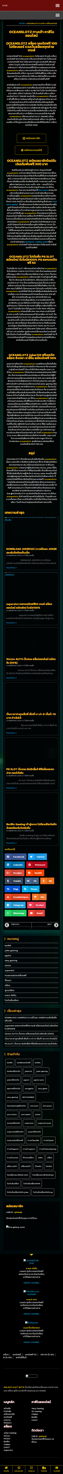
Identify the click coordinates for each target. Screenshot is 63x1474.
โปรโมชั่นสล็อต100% (31, 1183)
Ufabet (35, 1414)
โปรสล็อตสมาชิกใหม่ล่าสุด (43, 1175)
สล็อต (7, 985)
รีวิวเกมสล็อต (28, 1157)
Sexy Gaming (38, 1408)
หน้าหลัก (6, 1471)
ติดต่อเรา (8, 1422)
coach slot (31, 1299)
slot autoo (47, 1105)
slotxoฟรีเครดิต (13, 1123)
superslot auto (44, 1123)
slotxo (8, 965)
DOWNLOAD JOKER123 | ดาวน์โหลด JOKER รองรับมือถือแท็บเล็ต (31, 551)
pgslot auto (39, 1079)
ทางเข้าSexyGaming (47, 1149)
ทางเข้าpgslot (12, 1149)
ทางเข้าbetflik (33, 1140)
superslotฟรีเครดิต (15, 1131)
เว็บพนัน (38, 1166)
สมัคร (40, 1157)
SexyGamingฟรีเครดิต (16, 1105)
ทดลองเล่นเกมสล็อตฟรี (15, 975)
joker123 (28, 1071)
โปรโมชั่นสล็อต (12, 1000)
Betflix (35, 1417)
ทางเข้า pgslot (29, 1149)
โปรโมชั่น (44, 1471)
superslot (9, 970)
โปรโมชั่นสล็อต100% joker (18, 1192)
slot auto (43, 190)
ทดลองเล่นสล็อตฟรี (15, 1140)
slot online (12, 1114)
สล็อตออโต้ (25, 1166)
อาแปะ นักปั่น (10, 995)
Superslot (8, 1450)
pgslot (8, 955)
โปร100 (49, 1166)
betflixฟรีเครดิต (13, 1071)
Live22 (35, 1420)
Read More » (11, 567)
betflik (8, 945)
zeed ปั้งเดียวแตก (31, 1327)
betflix (38, 1062)
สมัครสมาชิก (19, 1471)
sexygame (29, 1088)
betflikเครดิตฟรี (23, 1062)
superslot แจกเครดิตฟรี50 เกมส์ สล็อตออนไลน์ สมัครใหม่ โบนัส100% (29, 606)
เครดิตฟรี (56, 1471)
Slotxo (7, 1435)
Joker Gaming (10, 1432)
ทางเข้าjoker (49, 1140)
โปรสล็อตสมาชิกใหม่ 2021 (17, 1175)
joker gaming (11, 950)
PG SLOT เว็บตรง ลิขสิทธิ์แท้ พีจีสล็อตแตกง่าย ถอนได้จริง (30, 771)
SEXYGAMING (28, 1097)
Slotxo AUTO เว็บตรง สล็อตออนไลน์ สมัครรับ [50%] (31, 661)
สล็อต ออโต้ (12, 1166)
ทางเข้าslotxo (12, 1157)
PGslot (7, 1438)
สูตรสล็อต (9, 990)
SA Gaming (37, 1411)
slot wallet (25, 1114)
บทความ (7, 1420)
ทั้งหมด (8, 980)
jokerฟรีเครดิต (13, 1079)
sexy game (42, 1088)
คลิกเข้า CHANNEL (31, 1282)
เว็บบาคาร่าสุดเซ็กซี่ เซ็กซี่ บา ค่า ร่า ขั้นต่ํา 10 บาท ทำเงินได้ (31, 716)
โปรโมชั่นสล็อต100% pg (43, 1192)
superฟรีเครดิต (34, 1131)
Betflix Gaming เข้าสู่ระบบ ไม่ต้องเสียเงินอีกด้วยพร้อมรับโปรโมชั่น (31, 826)
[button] (57, 5)
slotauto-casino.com (36, 241)
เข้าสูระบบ (31, 1471)
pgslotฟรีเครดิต (13, 1088)
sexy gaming (11, 960)
